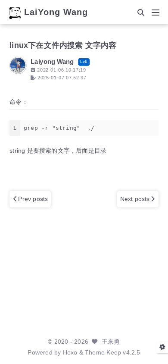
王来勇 (111, 342)
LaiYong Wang (56, 12)
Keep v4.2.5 (123, 352)
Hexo (70, 352)
